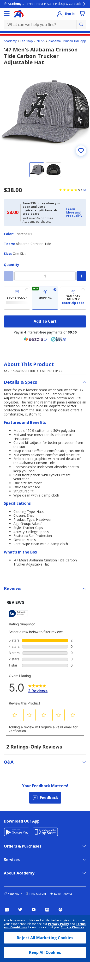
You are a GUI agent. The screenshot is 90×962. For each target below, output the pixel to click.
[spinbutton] (45, 276)
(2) (84, 190)
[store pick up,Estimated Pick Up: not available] (17, 298)
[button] (74, 212)
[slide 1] (36, 169)
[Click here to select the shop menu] (7, 14)
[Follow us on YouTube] (33, 909)
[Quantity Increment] (81, 276)
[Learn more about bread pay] (58, 339)
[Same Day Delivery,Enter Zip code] (73, 298)
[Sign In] (60, 14)
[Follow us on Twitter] (20, 909)
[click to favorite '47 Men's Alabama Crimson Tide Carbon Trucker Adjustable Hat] (81, 150)
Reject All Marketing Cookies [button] (45, 937)
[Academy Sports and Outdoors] (18, 14)
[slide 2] (53, 169)
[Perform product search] (81, 24)
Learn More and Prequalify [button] (74, 212)
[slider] (45, 113)
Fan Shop (26, 41)
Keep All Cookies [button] (45, 952)
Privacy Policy (58, 924)
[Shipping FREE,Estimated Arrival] (45, 298)
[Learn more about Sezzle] (35, 339)
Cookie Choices (72, 927)
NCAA (41, 41)
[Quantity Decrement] (8, 276)
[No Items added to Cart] (82, 13)
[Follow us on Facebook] (7, 909)
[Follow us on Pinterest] (60, 909)
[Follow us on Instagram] (47, 909)
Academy (10, 41)
